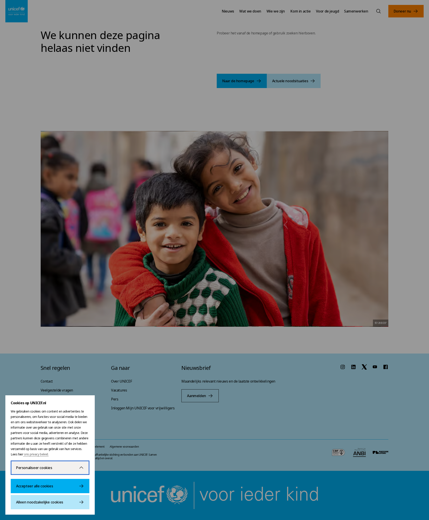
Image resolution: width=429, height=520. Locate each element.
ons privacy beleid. (35, 454)
